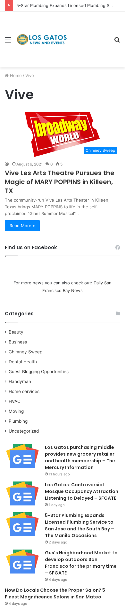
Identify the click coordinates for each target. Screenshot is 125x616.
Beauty (16, 332)
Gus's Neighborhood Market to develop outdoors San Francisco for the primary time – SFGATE (81, 563)
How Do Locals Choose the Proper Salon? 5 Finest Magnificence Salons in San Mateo (55, 593)
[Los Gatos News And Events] (41, 39)
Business (18, 341)
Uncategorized (24, 431)
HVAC (15, 401)
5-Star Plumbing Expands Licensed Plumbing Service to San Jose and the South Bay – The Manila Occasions (79, 525)
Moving (16, 411)
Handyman (20, 381)
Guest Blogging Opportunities (39, 371)
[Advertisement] (88, 35)
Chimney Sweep (25, 351)
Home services (24, 391)
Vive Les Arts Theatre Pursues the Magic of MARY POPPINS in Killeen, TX (59, 181)
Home (15, 75)
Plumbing (18, 421)
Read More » (22, 225)
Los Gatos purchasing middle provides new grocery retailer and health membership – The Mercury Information (80, 457)
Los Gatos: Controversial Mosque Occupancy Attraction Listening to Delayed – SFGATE (81, 491)
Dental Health (23, 361)
